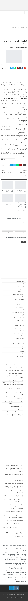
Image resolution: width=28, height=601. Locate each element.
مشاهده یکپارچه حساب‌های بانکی (17, 409)
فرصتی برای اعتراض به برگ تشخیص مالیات (14, 380)
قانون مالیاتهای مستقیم (19, 320)
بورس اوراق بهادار (20, 304)
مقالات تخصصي (21, 296)
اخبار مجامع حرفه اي (19, 47)
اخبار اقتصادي (25, 47)
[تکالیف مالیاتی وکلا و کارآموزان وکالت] (20, 185)
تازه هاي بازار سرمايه (19, 299)
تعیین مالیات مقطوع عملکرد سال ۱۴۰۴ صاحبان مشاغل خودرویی (14, 491)
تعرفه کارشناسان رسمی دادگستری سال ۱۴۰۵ (14, 520)
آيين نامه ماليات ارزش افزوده (12, 188)
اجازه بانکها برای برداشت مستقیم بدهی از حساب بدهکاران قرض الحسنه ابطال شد (14, 507)
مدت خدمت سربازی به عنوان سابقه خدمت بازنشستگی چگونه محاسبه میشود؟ (21, 174)
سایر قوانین (21, 330)
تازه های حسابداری (20, 322)
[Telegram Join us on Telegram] (11, 587)
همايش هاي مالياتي (20, 356)
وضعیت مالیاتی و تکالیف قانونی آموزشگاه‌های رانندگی (13, 401)
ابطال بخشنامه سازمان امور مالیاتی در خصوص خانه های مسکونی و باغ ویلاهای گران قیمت (13, 516)
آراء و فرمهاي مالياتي (19, 309)
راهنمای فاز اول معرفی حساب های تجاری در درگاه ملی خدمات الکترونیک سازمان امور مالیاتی (13, 487)
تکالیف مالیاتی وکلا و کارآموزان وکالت (16, 367)
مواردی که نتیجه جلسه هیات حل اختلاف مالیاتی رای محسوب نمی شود (13, 496)
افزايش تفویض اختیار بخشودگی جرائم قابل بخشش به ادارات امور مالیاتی (13, 500)
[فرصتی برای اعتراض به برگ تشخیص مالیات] (7, 198)
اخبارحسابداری (21, 283)
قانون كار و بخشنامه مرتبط (18, 343)
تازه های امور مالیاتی (20, 307)
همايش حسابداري (20, 353)
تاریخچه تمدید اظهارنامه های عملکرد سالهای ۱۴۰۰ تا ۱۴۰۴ (13, 528)
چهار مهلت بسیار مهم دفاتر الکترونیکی (16, 536)
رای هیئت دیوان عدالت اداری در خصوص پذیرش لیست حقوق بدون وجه (14, 479)
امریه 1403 (8, 159)
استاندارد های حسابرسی (19, 325)
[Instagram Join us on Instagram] (17, 587)
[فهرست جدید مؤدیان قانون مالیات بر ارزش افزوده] (7, 185)
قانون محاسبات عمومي (19, 346)
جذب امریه (12, 159)
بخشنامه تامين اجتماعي (19, 335)
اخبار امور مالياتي (25, 188)
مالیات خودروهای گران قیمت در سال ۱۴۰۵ (15, 411)
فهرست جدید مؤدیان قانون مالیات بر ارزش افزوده (13, 364)
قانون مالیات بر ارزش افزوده (18, 317)
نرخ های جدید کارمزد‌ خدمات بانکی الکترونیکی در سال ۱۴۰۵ (14, 512)
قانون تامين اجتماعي (20, 338)
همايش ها (22, 351)
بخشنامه (10, 555)
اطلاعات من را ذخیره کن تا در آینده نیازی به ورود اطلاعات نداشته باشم (15, 238)
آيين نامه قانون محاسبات (19, 333)
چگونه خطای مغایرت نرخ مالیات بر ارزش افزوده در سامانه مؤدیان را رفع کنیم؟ (13, 524)
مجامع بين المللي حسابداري (18, 294)
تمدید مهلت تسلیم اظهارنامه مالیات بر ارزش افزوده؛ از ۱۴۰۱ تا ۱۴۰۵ (14, 533)
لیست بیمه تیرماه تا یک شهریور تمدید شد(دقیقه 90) (13, 483)
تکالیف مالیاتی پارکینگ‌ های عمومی (16, 406)
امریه (4, 159)
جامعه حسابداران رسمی (19, 291)
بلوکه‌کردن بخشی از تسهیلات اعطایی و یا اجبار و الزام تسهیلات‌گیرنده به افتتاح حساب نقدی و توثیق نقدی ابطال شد (13, 384)
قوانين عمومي (21, 348)
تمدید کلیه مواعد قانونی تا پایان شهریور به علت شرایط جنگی (14, 475)
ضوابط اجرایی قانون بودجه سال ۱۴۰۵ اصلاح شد (14, 403)
